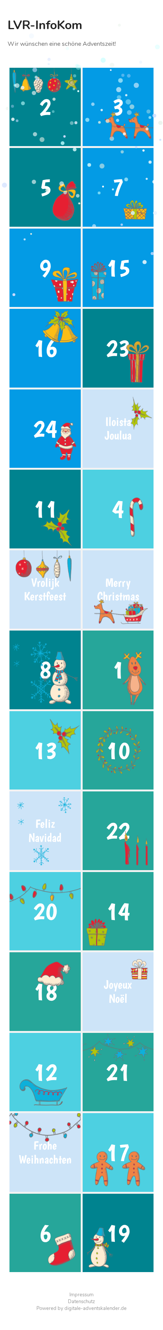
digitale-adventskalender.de (95, 1308)
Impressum (81, 1294)
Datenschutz (81, 1301)
